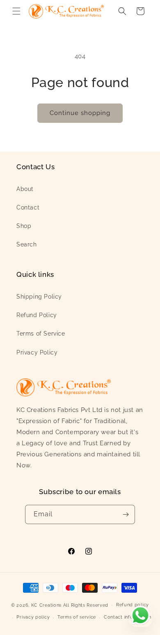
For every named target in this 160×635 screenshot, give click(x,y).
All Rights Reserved (85, 604)
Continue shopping (80, 113)
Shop (23, 226)
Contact (27, 207)
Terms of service (76, 617)
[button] (16, 11)
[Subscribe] (126, 514)
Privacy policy (33, 617)
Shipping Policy (39, 296)
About (25, 189)
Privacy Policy (36, 352)
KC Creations (46, 604)
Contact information (127, 617)
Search (26, 244)
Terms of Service (40, 333)
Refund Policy (36, 315)
